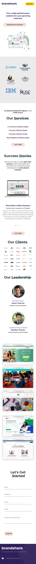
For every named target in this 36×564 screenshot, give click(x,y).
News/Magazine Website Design (18, 137)
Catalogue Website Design (18, 134)
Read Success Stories (15, 24)
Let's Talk (29, 4)
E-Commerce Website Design (18, 126)
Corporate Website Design (18, 130)
